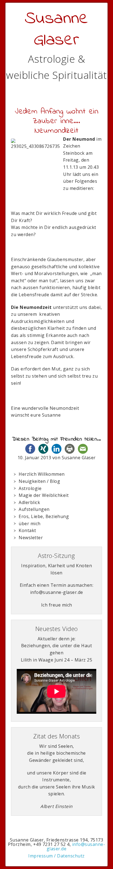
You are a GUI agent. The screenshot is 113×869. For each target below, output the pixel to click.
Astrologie (30, 488)
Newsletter (31, 538)
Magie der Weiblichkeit (44, 495)
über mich (30, 524)
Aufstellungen (34, 509)
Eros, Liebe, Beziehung (44, 516)
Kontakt (27, 530)
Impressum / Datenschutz (56, 856)
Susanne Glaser (57, 29)
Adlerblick (29, 502)
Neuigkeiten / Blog (39, 481)
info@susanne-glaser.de (76, 846)
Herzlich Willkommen (42, 474)
